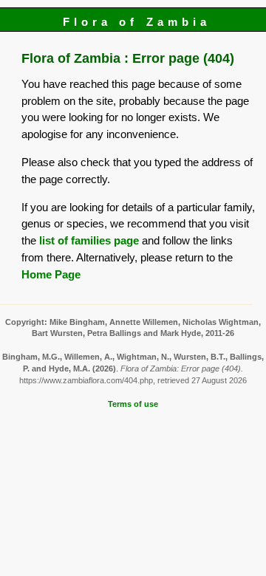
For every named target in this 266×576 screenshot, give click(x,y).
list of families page (89, 240)
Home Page (51, 274)
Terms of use (133, 404)
